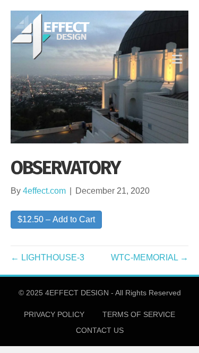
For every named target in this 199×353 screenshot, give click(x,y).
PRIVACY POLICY (54, 314)
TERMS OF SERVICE (138, 314)
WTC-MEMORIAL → (149, 257)
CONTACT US (100, 330)
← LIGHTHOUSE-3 (47, 257)
